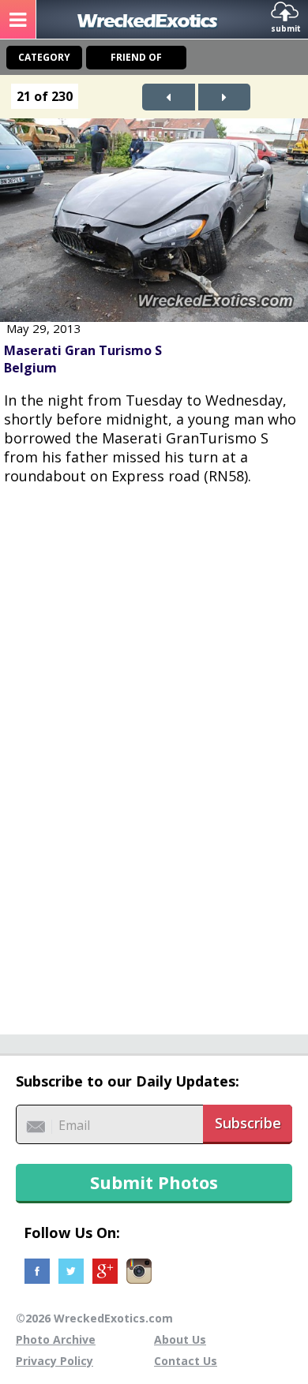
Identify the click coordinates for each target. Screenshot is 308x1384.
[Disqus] (154, 751)
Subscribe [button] (248, 1122)
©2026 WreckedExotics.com (94, 1318)
